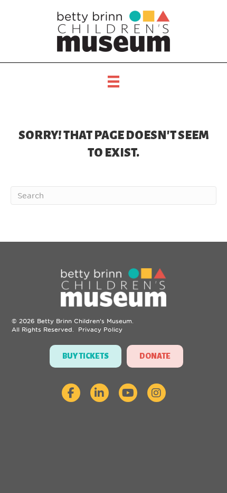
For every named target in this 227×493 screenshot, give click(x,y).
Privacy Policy (100, 329)
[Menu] (113, 81)
